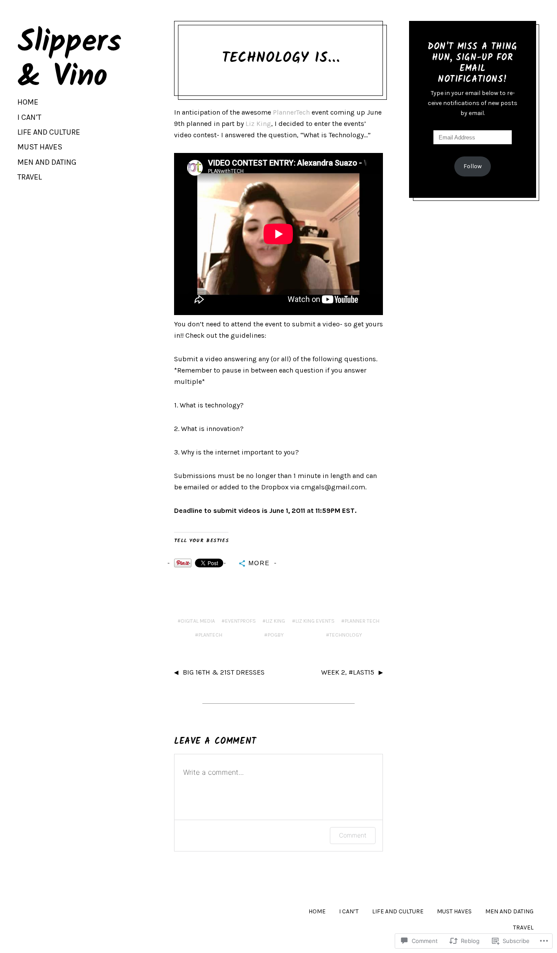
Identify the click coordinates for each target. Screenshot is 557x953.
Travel (29, 177)
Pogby (276, 635)
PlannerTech (291, 112)
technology (345, 635)
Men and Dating (47, 162)
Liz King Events (315, 621)
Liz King (258, 123)
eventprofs (240, 621)
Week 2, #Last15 (347, 672)
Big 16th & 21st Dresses (224, 672)
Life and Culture (48, 132)
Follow (472, 166)
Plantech (210, 635)
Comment (352, 835)
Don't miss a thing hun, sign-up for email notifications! (472, 63)
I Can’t (29, 117)
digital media (198, 621)
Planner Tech (362, 621)
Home (27, 102)
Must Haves (39, 147)
